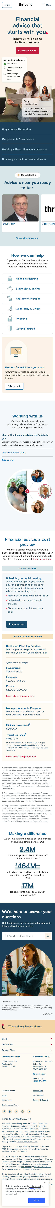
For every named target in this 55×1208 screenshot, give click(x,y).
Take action (8, 460)
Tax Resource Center (10, 1105)
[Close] (45, 1182)
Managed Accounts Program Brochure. (32, 821)
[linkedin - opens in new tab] (10, 1111)
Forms (4, 1095)
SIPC (4, 1137)
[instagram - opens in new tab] (22, 1111)
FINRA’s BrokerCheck (42, 1167)
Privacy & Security (41, 1100)
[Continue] (48, 936)
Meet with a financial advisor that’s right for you (25, 437)
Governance (7, 1100)
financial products (42, 559)
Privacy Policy (34, 1189)
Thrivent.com (26, 1167)
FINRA (42, 1134)
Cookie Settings (8, 1091)
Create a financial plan (13, 452)
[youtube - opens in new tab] (29, 1111)
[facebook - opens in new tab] (4, 1111)
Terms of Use (38, 1095)
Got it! (36, 1201)
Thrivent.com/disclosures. (27, 1142)
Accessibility (38, 1091)
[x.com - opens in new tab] (16, 1111)
